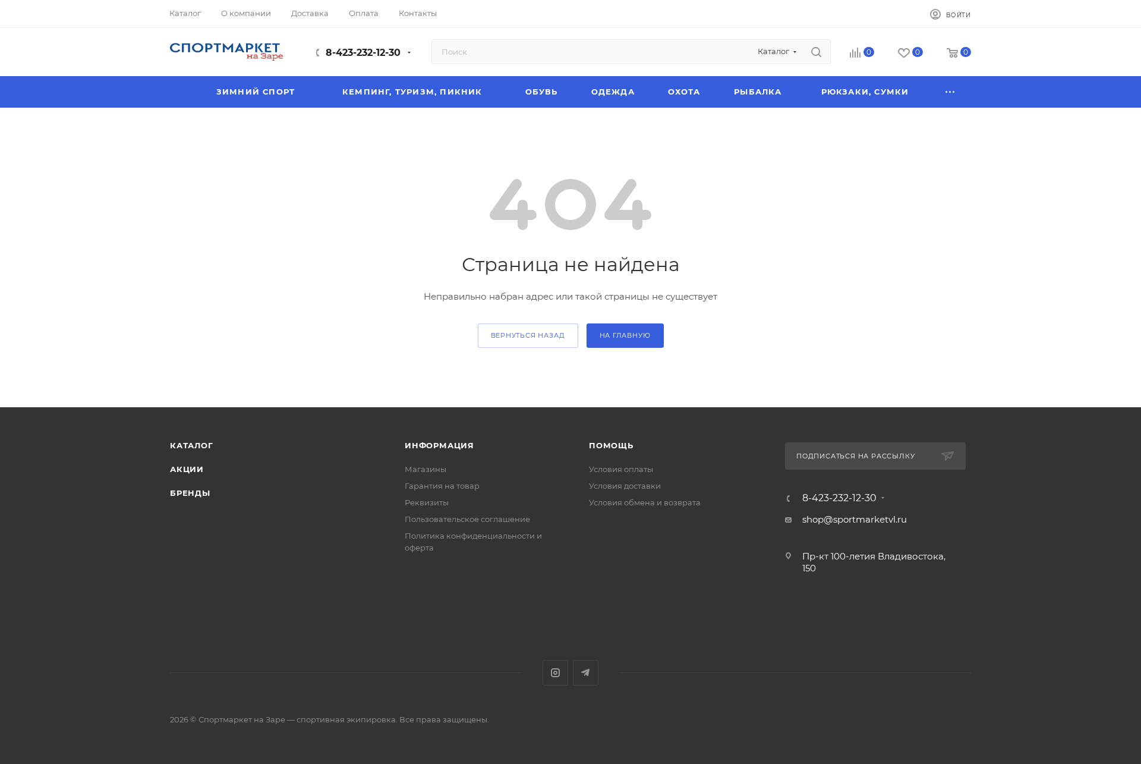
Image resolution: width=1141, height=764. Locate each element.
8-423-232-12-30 (363, 52)
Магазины (425, 469)
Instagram (555, 673)
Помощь (611, 445)
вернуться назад (528, 335)
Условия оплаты (621, 469)
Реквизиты (427, 502)
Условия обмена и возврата (645, 502)
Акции (187, 469)
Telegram (585, 673)
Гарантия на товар (442, 486)
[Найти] (816, 51)
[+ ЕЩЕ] (951, 92)
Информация (439, 445)
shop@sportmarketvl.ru (854, 519)
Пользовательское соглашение (467, 519)
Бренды (190, 493)
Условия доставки (625, 486)
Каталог (191, 445)
